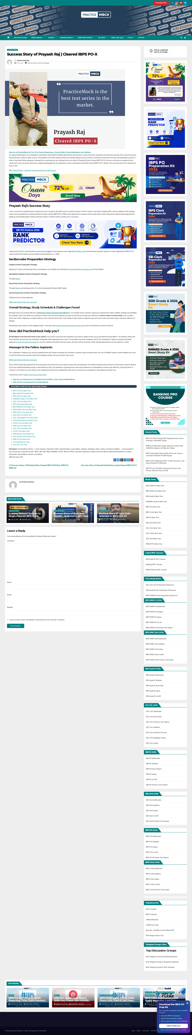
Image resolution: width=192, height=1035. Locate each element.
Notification (170, 992)
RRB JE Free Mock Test (21, 439)
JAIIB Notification (152, 920)
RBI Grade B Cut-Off (153, 696)
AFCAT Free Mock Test (21, 431)
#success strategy (43, 63)
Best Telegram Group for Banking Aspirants (161, 956)
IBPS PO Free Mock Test (22, 391)
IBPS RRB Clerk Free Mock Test (24, 409)
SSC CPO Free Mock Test (22, 428)
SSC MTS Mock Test (153, 539)
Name (9, 582)
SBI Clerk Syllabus (153, 805)
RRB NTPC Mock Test (154, 544)
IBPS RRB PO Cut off (154, 622)
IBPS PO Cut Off (152, 852)
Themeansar (42, 1031)
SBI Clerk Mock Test (153, 523)
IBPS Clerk (103, 995)
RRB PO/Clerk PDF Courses (156, 570)
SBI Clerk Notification (154, 800)
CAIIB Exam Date (152, 925)
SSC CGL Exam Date (154, 717)
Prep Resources (85, 38)
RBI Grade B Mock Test (154, 496)
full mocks (71, 269)
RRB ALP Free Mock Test (22, 426)
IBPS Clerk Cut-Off (153, 884)
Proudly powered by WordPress (14, 1031)
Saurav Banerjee (73, 519)
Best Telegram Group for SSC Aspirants (160, 967)
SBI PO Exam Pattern (154, 769)
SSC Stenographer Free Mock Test (25, 418)
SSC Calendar (151, 909)
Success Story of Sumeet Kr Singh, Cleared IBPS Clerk (25, 514)
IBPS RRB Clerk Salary (154, 649)
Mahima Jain (26, 519)
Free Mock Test (161, 3)
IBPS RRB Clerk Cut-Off (155, 654)
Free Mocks (145, 1031)
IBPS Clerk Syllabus (153, 874)
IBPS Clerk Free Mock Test (22, 404)
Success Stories (12, 49)
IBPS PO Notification (153, 836)
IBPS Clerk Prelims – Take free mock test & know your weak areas (32, 170)
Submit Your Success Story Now (34, 375)
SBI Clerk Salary (152, 810)
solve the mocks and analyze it (28, 342)
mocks (96, 337)
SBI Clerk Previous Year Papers (157, 821)
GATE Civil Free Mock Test (22, 423)
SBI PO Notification (153, 758)
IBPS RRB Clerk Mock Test (156, 491)
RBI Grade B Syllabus (154, 680)
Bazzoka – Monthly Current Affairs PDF (160, 930)
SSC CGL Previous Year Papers (157, 722)
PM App (141, 38)
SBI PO (21, 251)
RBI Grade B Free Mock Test (23, 393)
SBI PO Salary (151, 774)
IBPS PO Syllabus (152, 842)
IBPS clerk (81, 251)
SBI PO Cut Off (151, 779)
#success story (32, 63)
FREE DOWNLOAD (173, 1026)
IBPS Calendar (151, 914)
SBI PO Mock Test (152, 517)
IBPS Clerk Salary (152, 879)
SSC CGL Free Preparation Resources (160, 585)
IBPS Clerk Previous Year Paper (158, 890)
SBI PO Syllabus (152, 763)
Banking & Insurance (159, 992)
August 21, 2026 (107, 1004)
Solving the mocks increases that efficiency (53, 313)
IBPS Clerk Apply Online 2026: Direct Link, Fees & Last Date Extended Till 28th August (117, 1000)
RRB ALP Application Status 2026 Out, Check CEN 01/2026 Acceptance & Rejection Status (72, 1000)
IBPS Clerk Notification (154, 868)
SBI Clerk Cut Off (152, 816)
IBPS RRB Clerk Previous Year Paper (160, 660)
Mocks (17, 279)
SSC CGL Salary (152, 743)
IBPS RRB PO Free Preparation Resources (162, 595)
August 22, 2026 (16, 1004)
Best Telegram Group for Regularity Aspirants (162, 962)
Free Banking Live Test (21, 442)
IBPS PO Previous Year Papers (157, 857)
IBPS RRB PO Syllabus (154, 612)
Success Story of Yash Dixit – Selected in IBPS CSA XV (115, 514)
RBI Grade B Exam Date (155, 685)
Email (9, 595)
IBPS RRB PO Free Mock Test (23, 407)
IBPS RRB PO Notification (155, 606)
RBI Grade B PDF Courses (156, 559)
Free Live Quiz (117, 38)
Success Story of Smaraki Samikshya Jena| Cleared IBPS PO (108, 465)
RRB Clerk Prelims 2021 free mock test (23, 302)
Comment (11, 541)
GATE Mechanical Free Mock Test (25, 420)
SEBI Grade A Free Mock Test (23, 434)
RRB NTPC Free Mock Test (23, 412)
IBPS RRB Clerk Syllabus (155, 644)
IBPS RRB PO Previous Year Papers (159, 628)
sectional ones (87, 269)
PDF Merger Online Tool (155, 935)
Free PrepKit (37, 38)
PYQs (130, 38)
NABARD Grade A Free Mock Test (25, 399)
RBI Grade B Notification (155, 675)
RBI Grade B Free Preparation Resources (161, 590)
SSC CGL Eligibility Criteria (156, 738)
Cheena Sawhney (23, 60)
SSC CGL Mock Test (153, 528)
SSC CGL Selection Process (156, 732)
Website (10, 607)
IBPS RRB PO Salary (154, 617)
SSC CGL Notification (154, 711)
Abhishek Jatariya (32, 1004)
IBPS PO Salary (152, 847)
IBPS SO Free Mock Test (22, 396)
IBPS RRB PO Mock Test (155, 486)
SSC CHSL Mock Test (154, 533)
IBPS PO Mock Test (153, 507)
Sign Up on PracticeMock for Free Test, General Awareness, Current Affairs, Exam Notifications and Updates (50, 152)
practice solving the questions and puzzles (71, 325)
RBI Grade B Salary (153, 691)
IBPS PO (11, 995)
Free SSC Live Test (20, 445)
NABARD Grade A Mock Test (156, 501)
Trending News (112, 995)
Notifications (20, 38)
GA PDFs (102, 38)
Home (133, 1031)
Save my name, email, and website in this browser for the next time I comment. (37, 620)
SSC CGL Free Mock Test (22, 401)
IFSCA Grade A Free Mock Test (24, 436)
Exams (51, 38)
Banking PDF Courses (154, 564)
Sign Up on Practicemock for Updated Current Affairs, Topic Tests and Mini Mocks (44, 379)
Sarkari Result (67, 38)
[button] (181, 37)
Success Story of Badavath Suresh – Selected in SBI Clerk (71, 514)
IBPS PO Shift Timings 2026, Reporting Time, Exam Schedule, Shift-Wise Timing (27, 1000)
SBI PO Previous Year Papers (157, 785)
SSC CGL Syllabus (153, 727)
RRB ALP (57, 995)
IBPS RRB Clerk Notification (156, 639)
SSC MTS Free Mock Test (22, 415)
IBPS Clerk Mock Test (154, 512)
